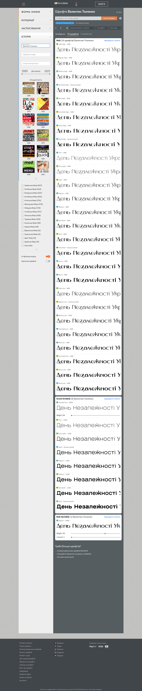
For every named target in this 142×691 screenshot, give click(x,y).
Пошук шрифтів (25, 645)
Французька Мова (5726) (33, 204)
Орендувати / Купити (112, 40)
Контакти (22, 680)
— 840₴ (64, 44)
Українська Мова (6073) (33, 185)
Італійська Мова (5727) (32, 212)
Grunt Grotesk (63, 398)
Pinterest (60, 649)
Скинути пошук (83, 23)
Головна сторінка (25, 642)
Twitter (59, 646)
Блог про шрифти (25, 667)
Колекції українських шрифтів (30, 649)
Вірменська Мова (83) (32, 230)
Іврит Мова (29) (30, 238)
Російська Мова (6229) (32, 189)
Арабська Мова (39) (31, 242)
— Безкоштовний (69, 85)
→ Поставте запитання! (64, 557)
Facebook (60, 643)
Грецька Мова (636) (31, 227)
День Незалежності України (80, 28)
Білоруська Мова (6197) (33, 193)
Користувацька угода (65, 689)
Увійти (101, 4)
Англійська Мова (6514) (33, 197)
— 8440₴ (64, 521)
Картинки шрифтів (28, 261)
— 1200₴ (63, 420)
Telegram (60, 656)
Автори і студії (24, 655)
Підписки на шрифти (27, 661)
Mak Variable (62, 516)
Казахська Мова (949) (32, 223)
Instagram (60, 652)
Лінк (120, 12)
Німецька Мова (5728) (32, 208)
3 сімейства (86, 33)
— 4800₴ (66, 402)
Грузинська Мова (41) (32, 234)
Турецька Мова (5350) (32, 219)
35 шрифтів (73, 33)
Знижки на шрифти (26, 664)
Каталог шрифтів (25, 652)
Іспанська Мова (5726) (32, 200)
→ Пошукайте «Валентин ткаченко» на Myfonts (73, 554)
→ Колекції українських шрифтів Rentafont (71, 551)
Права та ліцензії (25, 677)
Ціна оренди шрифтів (27, 658)
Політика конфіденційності (48, 689)
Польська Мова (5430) (32, 215)
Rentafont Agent (25, 674)
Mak (58, 40)
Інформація (23, 670)
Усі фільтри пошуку (28, 256)
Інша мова (28, 245)
